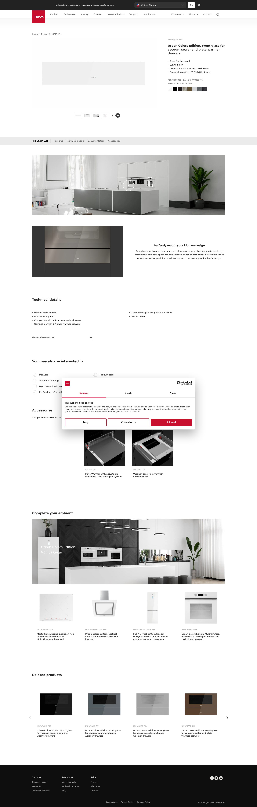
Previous (29, 717)
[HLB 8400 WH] (201, 608)
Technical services (41, 790)
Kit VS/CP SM (140, 726)
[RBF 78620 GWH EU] (152, 608)
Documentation (96, 141)
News (94, 782)
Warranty (36, 786)
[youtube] (216, 778)
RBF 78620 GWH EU (144, 629)
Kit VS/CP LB (188, 726)
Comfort (98, 14)
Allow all (171, 422)
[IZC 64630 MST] (56, 608)
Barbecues (69, 14)
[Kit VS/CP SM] (152, 704)
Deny (85, 422)
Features (58, 141)
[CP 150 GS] (104, 448)
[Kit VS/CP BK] (56, 704)
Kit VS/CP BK (44, 726)
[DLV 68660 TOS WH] (104, 608)
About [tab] (173, 393)
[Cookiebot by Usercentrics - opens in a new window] (179, 383)
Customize (126, 422)
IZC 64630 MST (45, 629)
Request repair (39, 782)
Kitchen (54, 14)
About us (193, 14)
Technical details (75, 141)
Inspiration (149, 14)
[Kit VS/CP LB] (201, 704)
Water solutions (116, 14)
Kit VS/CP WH (40, 141)
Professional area (70, 786)
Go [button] (191, 5)
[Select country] (223, 14)
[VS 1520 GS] (152, 448)
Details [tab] (128, 393)
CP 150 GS (90, 469)
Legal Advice (111, 802)
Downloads (177, 14)
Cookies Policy (143, 802)
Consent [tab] (83, 393)
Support (133, 14)
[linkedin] (221, 778)
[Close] (199, 5)
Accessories (114, 141)
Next (112, 115)
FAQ (64, 790)
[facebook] (212, 778)
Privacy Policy (127, 802)
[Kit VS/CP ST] (104, 704)
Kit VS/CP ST (91, 726)
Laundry (84, 14)
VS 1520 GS (139, 469)
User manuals (69, 782)
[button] (160, 5)
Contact (207, 14)
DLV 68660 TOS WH (95, 629)
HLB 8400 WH (189, 629)
